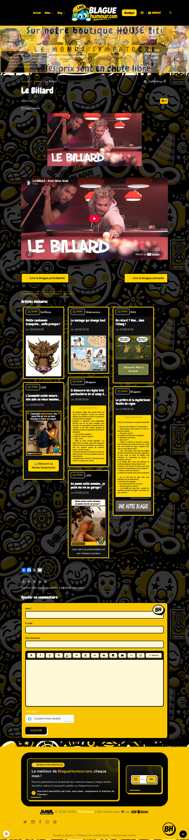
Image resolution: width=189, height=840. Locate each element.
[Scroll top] (183, 834)
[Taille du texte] (59, 655)
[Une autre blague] (133, 506)
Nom (28, 608)
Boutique (129, 12)
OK (151, 779)
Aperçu (155, 655)
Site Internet (32, 638)
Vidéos (37, 81)
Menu (48, 12)
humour (26, 293)
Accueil (37, 12)
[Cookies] (6, 834)
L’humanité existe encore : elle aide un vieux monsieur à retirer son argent (43, 398)
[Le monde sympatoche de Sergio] (46, 812)
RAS (133, 312)
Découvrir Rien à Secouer (133, 369)
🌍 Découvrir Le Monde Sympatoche (43, 465)
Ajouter (36, 730)
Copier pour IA (157, 81)
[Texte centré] (86, 655)
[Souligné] (49, 655)
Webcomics (93, 312)
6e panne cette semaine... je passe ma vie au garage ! (88, 486)
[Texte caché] (104, 655)
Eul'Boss (46, 312)
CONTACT (156, 12)
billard (56, 293)
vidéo (36, 293)
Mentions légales (63, 835)
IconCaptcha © (68, 721)
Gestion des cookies (124, 835)
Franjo (46, 293)
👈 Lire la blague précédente (45, 278)
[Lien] (95, 655)
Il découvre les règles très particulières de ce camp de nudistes (88, 392)
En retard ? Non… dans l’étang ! (130, 322)
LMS (43, 387)
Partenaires (86, 811)
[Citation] (76, 655)
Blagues (91, 382)
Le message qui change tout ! (88, 322)
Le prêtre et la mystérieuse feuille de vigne (133, 402)
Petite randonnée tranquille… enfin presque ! (43, 322)
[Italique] (40, 655)
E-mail (28, 623)
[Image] (113, 655)
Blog (60, 12)
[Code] (131, 655)
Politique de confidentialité (93, 835)
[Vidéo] (122, 655)
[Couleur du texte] (68, 655)
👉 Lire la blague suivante (146, 278)
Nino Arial (68, 293)
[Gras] (31, 655)
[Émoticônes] (140, 655)
